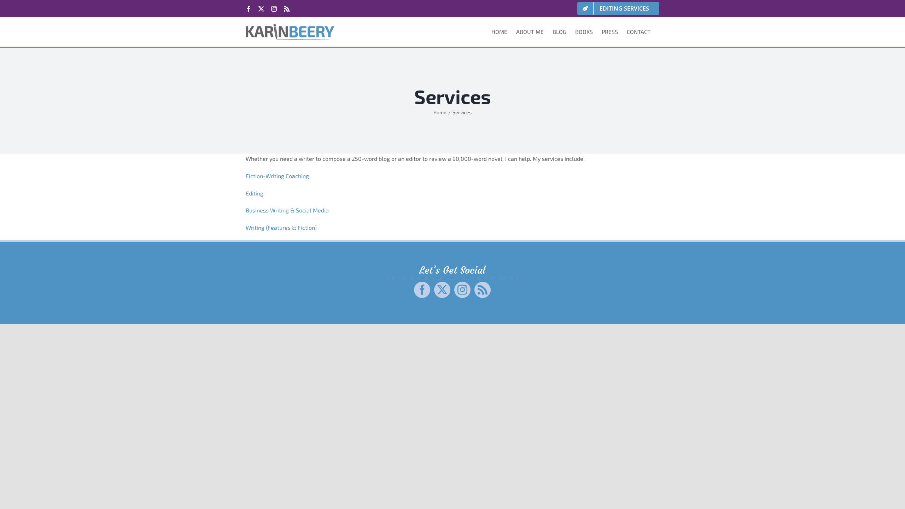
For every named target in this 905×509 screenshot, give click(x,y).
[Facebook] (422, 290)
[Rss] (482, 290)
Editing (254, 193)
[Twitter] (442, 290)
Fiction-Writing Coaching (277, 175)
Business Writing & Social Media (287, 210)
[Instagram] (462, 290)
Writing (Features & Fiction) (281, 227)
